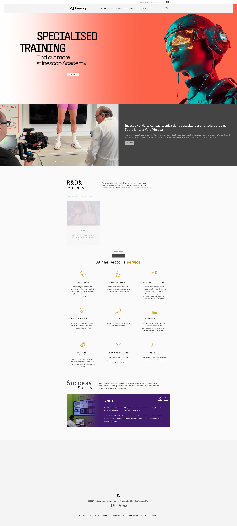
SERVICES (111, 8)
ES (167, 2)
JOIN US (132, 8)
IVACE (90, 196)
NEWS (126, 8)
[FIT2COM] (118, 224)
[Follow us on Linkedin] (114, 505)
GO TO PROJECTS (118, 258)
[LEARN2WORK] (83, 224)
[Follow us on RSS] (120, 505)
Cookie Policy (106, 515)
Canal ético (144, 515)
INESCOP (103, 8)
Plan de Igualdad (132, 515)
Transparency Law (118, 515)
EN (169, 2)
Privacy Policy (94, 515)
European (75, 196)
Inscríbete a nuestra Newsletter (150, 2)
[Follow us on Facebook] (111, 505)
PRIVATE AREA (141, 8)
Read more (130, 142)
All (69, 196)
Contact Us (154, 515)
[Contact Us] (125, 505)
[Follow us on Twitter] (117, 505)
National (83, 196)
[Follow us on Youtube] (123, 505)
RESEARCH (119, 8)
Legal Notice (83, 515)
